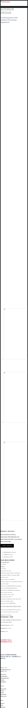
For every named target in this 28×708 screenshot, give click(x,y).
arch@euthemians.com (6, 669)
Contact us (3, 707)
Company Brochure (5, 562)
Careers (2, 692)
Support (2, 690)
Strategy (2, 680)
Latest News (3, 681)
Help (2, 705)
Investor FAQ (3, 688)
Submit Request (7, 545)
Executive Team (4, 676)
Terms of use (3, 696)
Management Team (5, 678)
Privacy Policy (4, 694)
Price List (2, 566)
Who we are (3, 674)
